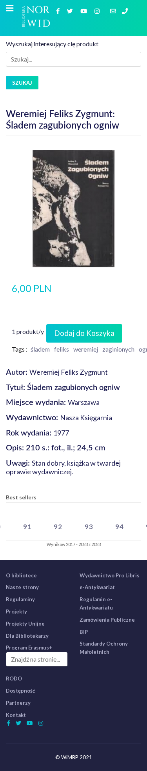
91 (27, 526)
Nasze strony (22, 587)
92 (58, 526)
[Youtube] (84, 11)
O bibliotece (21, 575)
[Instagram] (98, 11)
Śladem (40, 349)
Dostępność (20, 691)
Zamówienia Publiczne (107, 620)
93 (89, 526)
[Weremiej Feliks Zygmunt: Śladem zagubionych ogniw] (73, 207)
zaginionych (118, 349)
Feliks (61, 349)
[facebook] (59, 11)
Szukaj (22, 83)
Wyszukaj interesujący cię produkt (52, 43)
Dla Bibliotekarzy (27, 636)
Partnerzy (18, 703)
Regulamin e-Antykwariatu (96, 603)
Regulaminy (20, 599)
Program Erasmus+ (29, 647)
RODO (14, 678)
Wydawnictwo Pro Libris (110, 575)
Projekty (16, 611)
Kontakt (16, 715)
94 (119, 526)
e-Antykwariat (97, 587)
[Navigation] (9, 8)
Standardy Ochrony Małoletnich (104, 647)
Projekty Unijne (25, 623)
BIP (84, 632)
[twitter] (71, 11)
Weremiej (85, 349)
